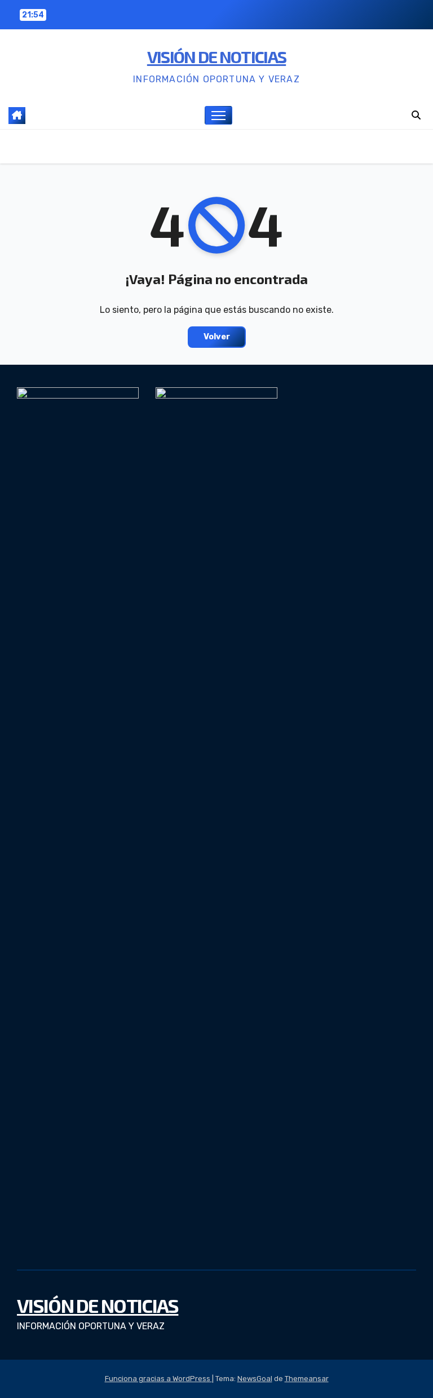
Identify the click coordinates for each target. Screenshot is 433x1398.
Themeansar (307, 1378)
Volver (217, 337)
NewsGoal (254, 1378)
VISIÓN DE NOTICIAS (216, 56)
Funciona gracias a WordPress (158, 1378)
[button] (416, 115)
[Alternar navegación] (218, 115)
